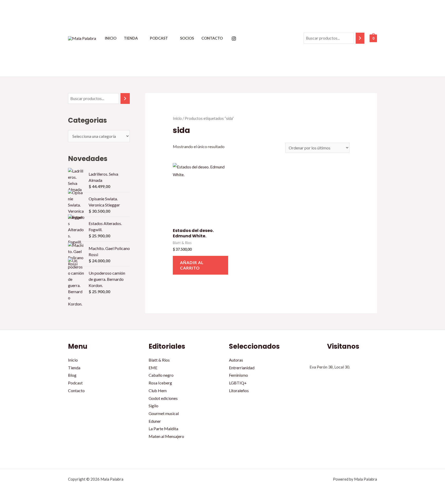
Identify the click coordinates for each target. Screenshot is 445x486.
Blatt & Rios (159, 359)
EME (153, 367)
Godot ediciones (163, 398)
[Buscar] (360, 38)
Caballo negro (161, 375)
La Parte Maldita (163, 428)
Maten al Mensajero (166, 436)
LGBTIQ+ (238, 382)
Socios (187, 38)
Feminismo (238, 375)
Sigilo (153, 405)
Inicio (110, 38)
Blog (72, 375)
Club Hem (158, 390)
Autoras (236, 359)
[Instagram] (234, 38)
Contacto (212, 38)
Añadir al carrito (192, 265)
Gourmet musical (164, 413)
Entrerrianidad (241, 367)
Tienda (131, 38)
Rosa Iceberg (160, 382)
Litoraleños (239, 390)
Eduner (155, 421)
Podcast (159, 38)
